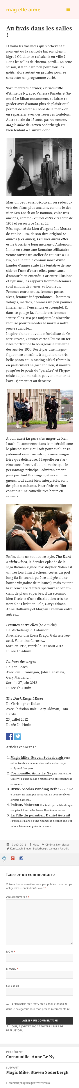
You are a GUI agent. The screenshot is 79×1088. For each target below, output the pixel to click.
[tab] (5, 858)
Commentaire (18, 897)
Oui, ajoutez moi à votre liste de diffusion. (35, 1028)
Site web (12, 986)
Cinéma (50, 844)
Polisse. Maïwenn (25, 804)
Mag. (36, 844)
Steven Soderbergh (35, 848)
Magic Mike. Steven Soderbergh (37, 757)
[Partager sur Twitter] (17, 736)
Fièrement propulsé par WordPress (28, 1083)
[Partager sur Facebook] (9, 736)
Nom (11, 951)
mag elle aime (23, 9)
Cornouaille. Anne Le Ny (31, 773)
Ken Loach (16, 848)
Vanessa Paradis (59, 848)
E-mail (12, 968)
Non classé (63, 844)
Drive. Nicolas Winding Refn (34, 789)
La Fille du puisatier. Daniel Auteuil (40, 815)
